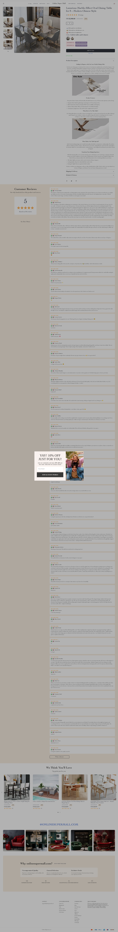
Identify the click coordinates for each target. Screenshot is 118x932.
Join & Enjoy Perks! (50, 474)
